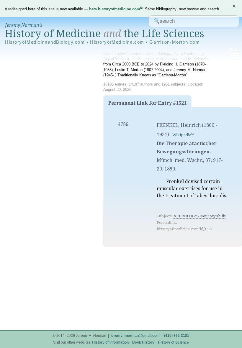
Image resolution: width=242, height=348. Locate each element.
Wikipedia (181, 135)
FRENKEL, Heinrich (179, 125)
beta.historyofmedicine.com (114, 9)
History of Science (173, 342)
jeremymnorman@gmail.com (135, 336)
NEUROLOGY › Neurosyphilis (199, 216)
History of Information (110, 342)
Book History (143, 342)
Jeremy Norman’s (23, 25)
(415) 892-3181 (176, 336)
